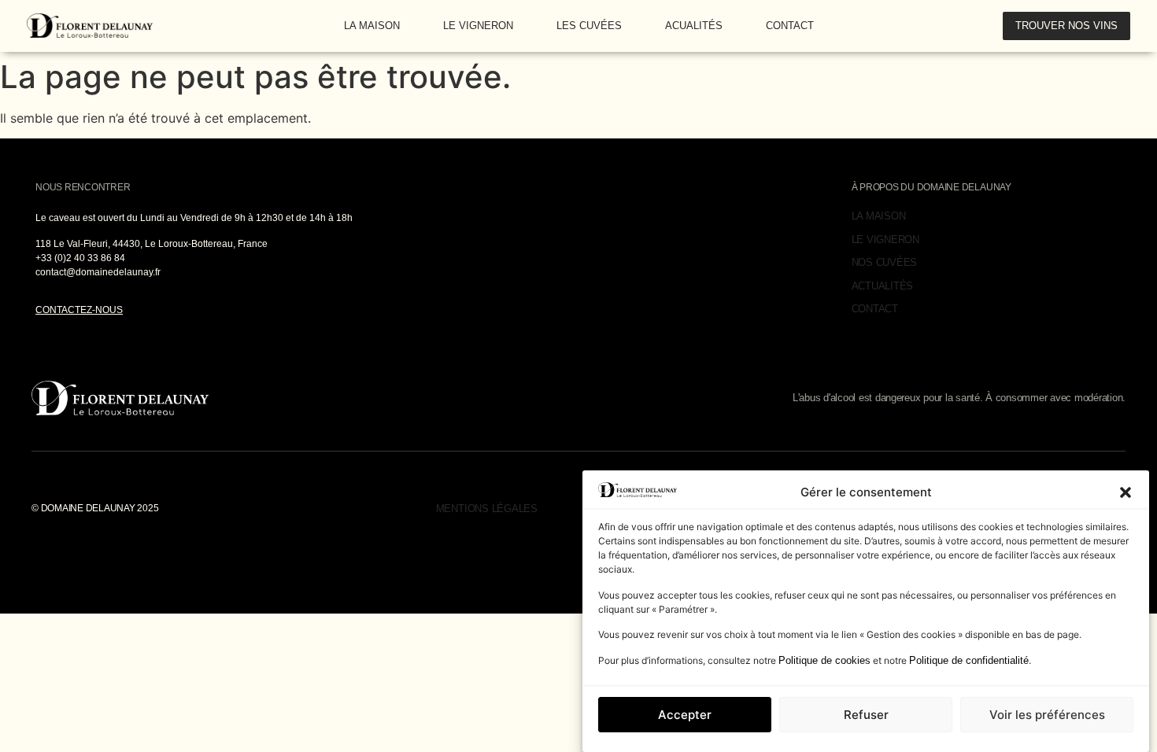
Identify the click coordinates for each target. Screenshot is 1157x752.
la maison (879, 216)
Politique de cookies (824, 660)
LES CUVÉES (589, 25)
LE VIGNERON (478, 25)
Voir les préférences (1047, 714)
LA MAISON (372, 25)
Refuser (866, 714)
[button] (1125, 492)
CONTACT (790, 25)
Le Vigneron (885, 239)
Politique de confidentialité (969, 660)
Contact (875, 309)
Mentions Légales (487, 508)
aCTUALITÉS (883, 286)
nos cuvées (885, 262)
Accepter (685, 714)
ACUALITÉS (694, 25)
